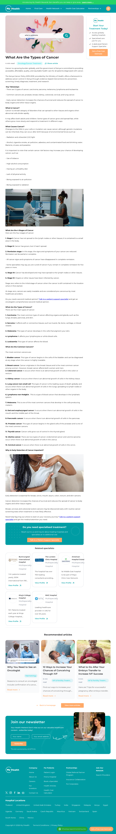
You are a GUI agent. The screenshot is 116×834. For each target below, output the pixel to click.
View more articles (72, 705)
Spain (94, 811)
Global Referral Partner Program (75, 773)
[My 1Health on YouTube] (23, 793)
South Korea (10, 818)
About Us (33, 777)
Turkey (57, 805)
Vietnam (71, 811)
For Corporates (72, 784)
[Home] (12, 8)
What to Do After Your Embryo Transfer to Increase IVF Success (91, 670)
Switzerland (84, 811)
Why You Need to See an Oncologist (21, 669)
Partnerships (93, 8)
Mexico (31, 818)
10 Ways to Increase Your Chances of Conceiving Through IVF (57, 670)
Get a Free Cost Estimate (98, 52)
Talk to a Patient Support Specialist (44, 540)
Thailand (8, 805)
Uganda (8, 811)
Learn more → (88, 2)
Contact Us (33, 793)
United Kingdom (23, 805)
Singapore (76, 805)
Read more (12, 690)
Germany (19, 811)
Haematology (30, 676)
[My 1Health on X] (6, 793)
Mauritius (61, 811)
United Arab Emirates (42, 805)
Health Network (52, 8)
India (66, 805)
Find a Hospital (50, 777)
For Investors (32, 787)
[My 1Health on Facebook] (15, 793)
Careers (32, 781)
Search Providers (103, 775)
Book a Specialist (51, 781)
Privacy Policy (57, 825)
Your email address (41, 737)
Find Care (38, 8)
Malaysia (87, 805)
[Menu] (108, 8)
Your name (17, 737)
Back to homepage (48, 705)
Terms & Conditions (41, 825)
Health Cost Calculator (75, 8)
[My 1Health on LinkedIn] (19, 793)
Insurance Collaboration (76, 780)
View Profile (13, 585)
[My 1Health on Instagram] (11, 793)
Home (28, 8)
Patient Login (49, 772)
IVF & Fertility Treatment (63, 680)
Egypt (105, 805)
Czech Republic (47, 811)
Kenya (96, 805)
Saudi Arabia (32, 811)
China (21, 818)
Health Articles (50, 786)
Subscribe (18, 744)
